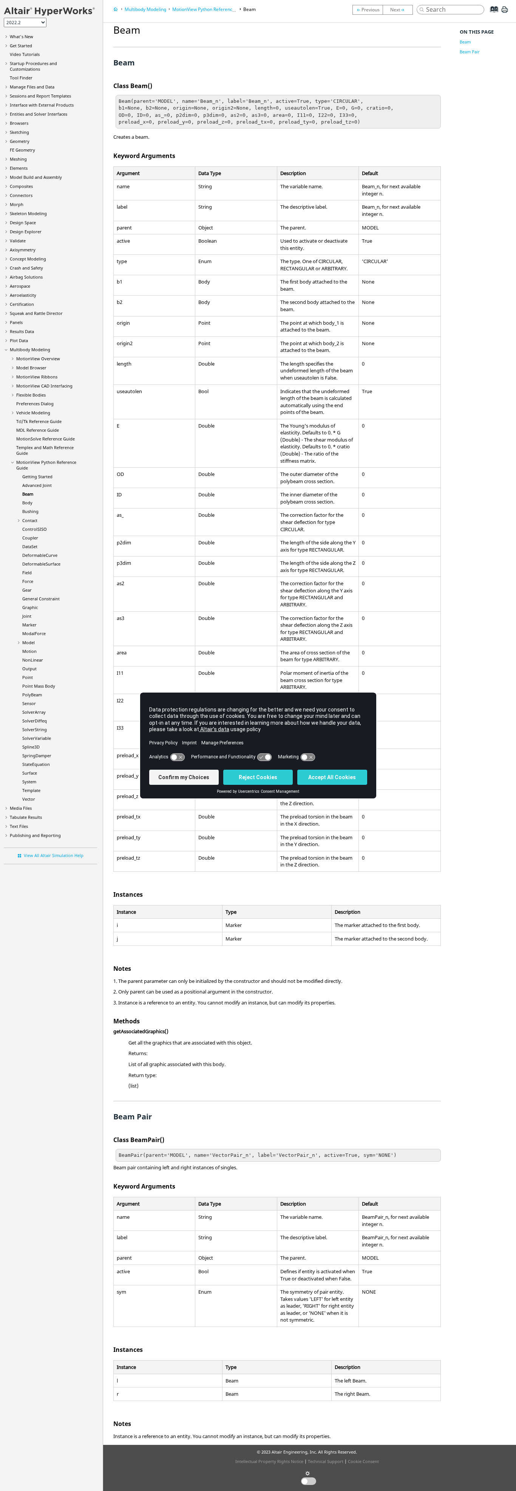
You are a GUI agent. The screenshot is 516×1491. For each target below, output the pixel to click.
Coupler (30, 538)
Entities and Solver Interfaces (38, 114)
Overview (38, 358)
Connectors (21, 195)
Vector (28, 799)
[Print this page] (505, 12)
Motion (29, 651)
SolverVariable (36, 738)
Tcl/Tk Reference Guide (39, 421)
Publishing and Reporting (35, 835)
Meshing (18, 159)
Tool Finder (21, 78)
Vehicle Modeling (33, 412)
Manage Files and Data (32, 87)
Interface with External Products (42, 105)
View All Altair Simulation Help (53, 855)
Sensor (29, 703)
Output (29, 668)
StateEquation (36, 764)
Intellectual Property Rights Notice (269, 1461)
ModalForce (34, 633)
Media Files (21, 808)
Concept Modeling (28, 259)
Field (27, 572)
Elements (19, 168)
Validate (18, 240)
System (29, 781)
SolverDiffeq (34, 721)
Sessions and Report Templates (40, 96)
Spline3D (31, 747)
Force (27, 581)
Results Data (22, 331)
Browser (31, 367)
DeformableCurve (39, 555)
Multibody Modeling (30, 349)
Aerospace (20, 286)
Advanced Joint (37, 485)
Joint (26, 616)
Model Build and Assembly (36, 177)
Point (27, 677)
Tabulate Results (26, 817)
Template (31, 790)
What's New (21, 36)
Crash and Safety (26, 268)
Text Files (19, 826)
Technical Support (325, 1461)
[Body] (400, 10)
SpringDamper (36, 755)
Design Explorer (26, 231)
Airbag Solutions (26, 277)
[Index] (491, 15)
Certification (22, 304)
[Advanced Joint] (367, 10)
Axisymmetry (23, 250)
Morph (16, 204)
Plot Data (19, 340)
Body (27, 502)
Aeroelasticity (23, 295)
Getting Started (37, 476)
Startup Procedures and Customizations (33, 66)
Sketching (19, 132)
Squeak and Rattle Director (36, 313)
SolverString (34, 729)
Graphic (30, 607)
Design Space (23, 222)
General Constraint (41, 598)
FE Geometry (22, 150)
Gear (27, 590)
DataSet (29, 546)
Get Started (21, 45)
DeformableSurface (41, 564)
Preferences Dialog (35, 403)
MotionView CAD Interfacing (44, 386)
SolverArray (34, 712)
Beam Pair (470, 51)
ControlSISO (34, 529)
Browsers (19, 123)
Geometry (19, 141)
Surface (29, 773)
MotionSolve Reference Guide (45, 439)
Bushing (30, 511)
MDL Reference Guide (37, 430)
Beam (27, 494)
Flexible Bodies (31, 395)
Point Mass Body (38, 686)
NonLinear (32, 660)
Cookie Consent (363, 1461)
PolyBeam (32, 694)
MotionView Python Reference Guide (210, 9)
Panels (16, 322)
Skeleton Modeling (28, 213)
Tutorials (25, 54)
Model (28, 642)
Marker (29, 625)
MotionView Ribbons (36, 377)
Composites (21, 186)
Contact (29, 520)
